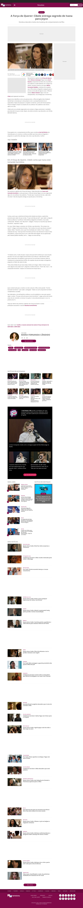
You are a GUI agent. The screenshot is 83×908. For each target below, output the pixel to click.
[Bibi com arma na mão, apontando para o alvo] (36, 376)
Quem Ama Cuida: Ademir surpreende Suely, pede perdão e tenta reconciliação (36, 611)
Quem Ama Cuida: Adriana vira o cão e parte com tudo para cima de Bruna (36, 863)
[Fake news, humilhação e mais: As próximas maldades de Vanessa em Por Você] (15, 875)
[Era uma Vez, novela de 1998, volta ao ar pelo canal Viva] (24, 391)
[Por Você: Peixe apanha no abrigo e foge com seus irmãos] (15, 758)
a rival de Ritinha (42, 132)
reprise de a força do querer (30, 347)
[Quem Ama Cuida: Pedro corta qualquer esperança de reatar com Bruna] (15, 600)
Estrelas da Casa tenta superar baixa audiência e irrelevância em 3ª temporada (44, 153)
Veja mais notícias (28, 341)
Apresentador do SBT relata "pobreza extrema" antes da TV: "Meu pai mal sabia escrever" (39, 466)
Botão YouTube (74, 896)
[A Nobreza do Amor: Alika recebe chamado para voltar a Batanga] (15, 559)
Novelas (40, 5)
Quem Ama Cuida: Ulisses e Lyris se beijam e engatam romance (36, 821)
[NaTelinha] (6, 5)
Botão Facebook (66, 896)
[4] (14, 520)
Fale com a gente (36, 897)
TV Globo (11, 347)
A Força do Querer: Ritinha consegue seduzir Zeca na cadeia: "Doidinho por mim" (46, 398)
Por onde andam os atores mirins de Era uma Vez (24, 397)
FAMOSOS (28, 891)
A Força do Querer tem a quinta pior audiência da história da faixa (35, 383)
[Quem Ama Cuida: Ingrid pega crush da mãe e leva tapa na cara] (15, 729)
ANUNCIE (50, 895)
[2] (14, 498)
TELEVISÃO (15, 891)
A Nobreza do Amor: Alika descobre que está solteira (36, 769)
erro (53, 75)
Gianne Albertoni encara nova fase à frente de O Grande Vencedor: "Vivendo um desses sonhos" (29, 153)
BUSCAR (80, 4)
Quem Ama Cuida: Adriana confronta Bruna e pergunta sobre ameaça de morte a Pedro (36, 833)
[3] (14, 509)
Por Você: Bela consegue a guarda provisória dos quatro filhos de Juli (37, 663)
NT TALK (34, 891)
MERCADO (53, 891)
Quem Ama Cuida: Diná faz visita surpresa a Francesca (36, 546)
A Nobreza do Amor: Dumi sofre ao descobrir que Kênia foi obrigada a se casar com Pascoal (36, 675)
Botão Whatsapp (63, 896)
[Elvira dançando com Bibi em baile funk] (13, 376)
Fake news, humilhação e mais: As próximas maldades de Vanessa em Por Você (36, 874)
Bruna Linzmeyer (36, 80)
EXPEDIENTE (42, 895)
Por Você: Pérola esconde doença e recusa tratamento (35, 570)
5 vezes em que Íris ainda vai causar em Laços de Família (12, 397)
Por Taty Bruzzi (11, 74)
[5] (14, 531)
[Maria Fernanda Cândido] (14, 336)
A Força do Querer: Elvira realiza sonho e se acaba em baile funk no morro (12, 383)
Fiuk (9, 96)
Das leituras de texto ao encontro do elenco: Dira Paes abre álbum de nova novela (36, 810)
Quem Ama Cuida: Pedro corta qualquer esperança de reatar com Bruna (35, 599)
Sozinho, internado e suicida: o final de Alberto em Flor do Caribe (47, 383)
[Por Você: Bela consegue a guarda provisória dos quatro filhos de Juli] (15, 664)
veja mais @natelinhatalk (30, 474)
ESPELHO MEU (72, 891)
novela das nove (42, 350)
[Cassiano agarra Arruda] (24, 376)
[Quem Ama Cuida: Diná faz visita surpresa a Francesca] (15, 547)
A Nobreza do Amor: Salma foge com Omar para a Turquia (37, 716)
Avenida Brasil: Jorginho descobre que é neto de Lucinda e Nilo (37, 704)
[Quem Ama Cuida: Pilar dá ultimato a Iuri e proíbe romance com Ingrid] (15, 653)
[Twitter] (24, 338)
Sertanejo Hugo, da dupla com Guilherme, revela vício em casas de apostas (27, 509)
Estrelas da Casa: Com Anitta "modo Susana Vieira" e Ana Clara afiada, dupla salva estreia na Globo (15, 153)
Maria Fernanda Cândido (44, 347)
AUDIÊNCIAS (40, 891)
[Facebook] (22, 338)
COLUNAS (47, 891)
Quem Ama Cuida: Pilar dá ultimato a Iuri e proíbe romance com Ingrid (36, 652)
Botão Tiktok (60, 896)
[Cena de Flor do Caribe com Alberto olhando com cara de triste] (47, 376)
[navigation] (15, 5)
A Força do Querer (47, 78)
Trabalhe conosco (46, 897)
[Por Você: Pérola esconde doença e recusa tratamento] (15, 571)
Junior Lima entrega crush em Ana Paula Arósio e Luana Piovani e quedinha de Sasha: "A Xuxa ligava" (27, 499)
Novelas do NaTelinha (30, 305)
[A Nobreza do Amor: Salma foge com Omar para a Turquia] (15, 717)
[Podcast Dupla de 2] (69, 899)
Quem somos (34, 895)
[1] (14, 487)
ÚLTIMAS (9, 891)
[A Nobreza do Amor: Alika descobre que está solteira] (15, 770)
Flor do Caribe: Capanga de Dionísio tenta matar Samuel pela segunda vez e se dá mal (24, 383)
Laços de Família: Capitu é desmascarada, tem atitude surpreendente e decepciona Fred (35, 399)
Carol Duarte (25, 350)
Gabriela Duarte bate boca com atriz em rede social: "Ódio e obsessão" (26, 487)
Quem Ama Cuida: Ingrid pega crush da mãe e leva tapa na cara (36, 728)
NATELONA (65, 891)
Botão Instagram (71, 896)
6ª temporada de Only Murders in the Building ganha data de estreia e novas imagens (27, 521)
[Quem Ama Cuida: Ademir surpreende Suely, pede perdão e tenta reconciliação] (15, 612)
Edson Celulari (36, 92)
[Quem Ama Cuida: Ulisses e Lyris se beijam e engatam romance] (15, 823)
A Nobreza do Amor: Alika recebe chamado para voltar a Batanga (37, 558)
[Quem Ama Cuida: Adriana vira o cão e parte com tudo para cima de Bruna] (15, 864)
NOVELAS (22, 891)
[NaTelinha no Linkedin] (66, 899)
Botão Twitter (69, 896)
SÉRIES (59, 891)
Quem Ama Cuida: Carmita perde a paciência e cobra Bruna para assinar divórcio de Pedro (37, 622)
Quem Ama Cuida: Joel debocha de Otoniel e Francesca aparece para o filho (36, 780)
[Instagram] (27, 338)
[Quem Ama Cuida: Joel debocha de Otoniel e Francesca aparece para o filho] (15, 782)
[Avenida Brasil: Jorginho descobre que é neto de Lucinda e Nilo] (15, 705)
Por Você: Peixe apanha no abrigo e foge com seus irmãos (36, 757)
